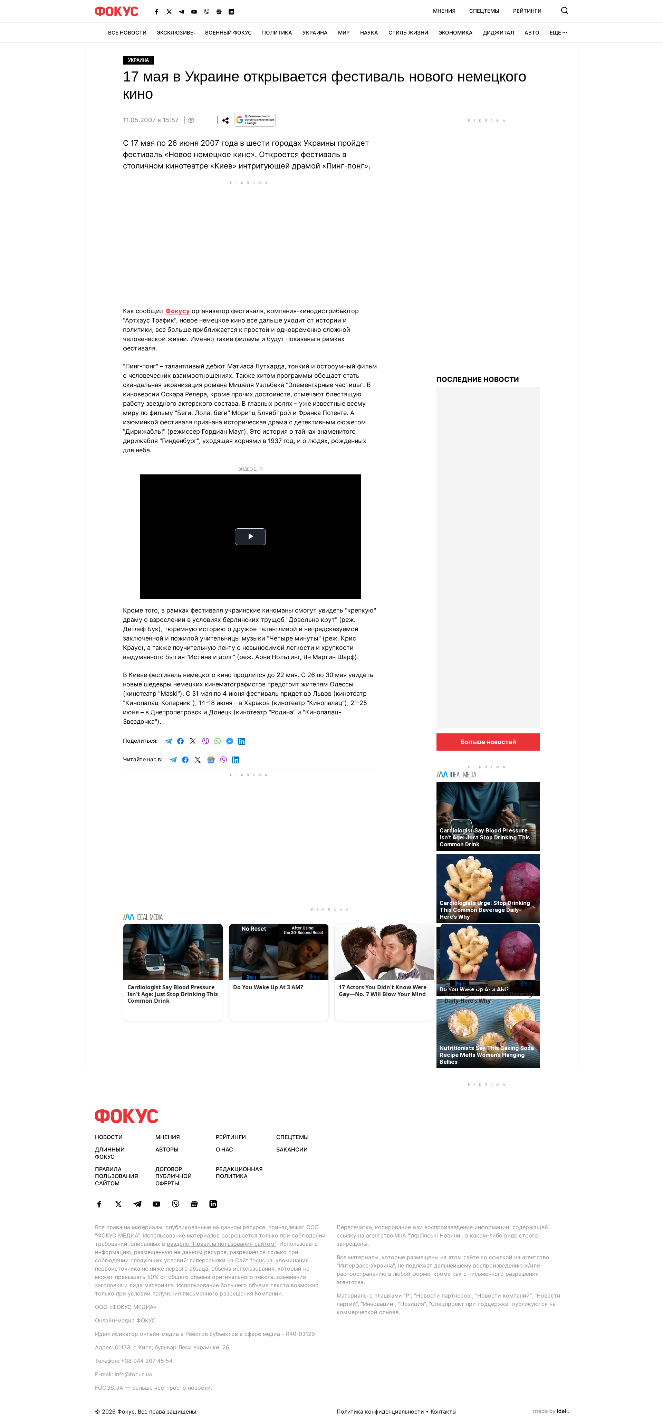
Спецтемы (484, 10)
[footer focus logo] (126, 1116)
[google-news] (194, 1204)
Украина (315, 32)
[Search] (564, 10)
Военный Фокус (228, 32)
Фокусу (177, 311)
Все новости (127, 32)
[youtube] (156, 1204)
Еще (555, 32)
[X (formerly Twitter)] (169, 11)
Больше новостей (488, 741)
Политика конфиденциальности (380, 1411)
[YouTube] (194, 11)
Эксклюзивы (176, 32)
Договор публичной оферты (173, 1176)
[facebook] (99, 1204)
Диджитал (498, 32)
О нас (224, 1149)
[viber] (175, 1204)
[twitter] (118, 1204)
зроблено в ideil (551, 1411)
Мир (344, 32)
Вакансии (292, 1149)
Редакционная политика (239, 1173)
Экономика (456, 32)
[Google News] (219, 11)
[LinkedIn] (231, 11)
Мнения (444, 10)
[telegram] (137, 1204)
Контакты (444, 1411)
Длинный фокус (110, 1153)
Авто (532, 32)
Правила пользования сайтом (116, 1176)
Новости (109, 1137)
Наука (369, 32)
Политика (277, 32)
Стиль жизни (408, 32)
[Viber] (206, 11)
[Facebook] (157, 11)
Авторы (167, 1149)
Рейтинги (527, 10)
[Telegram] (181, 11)
